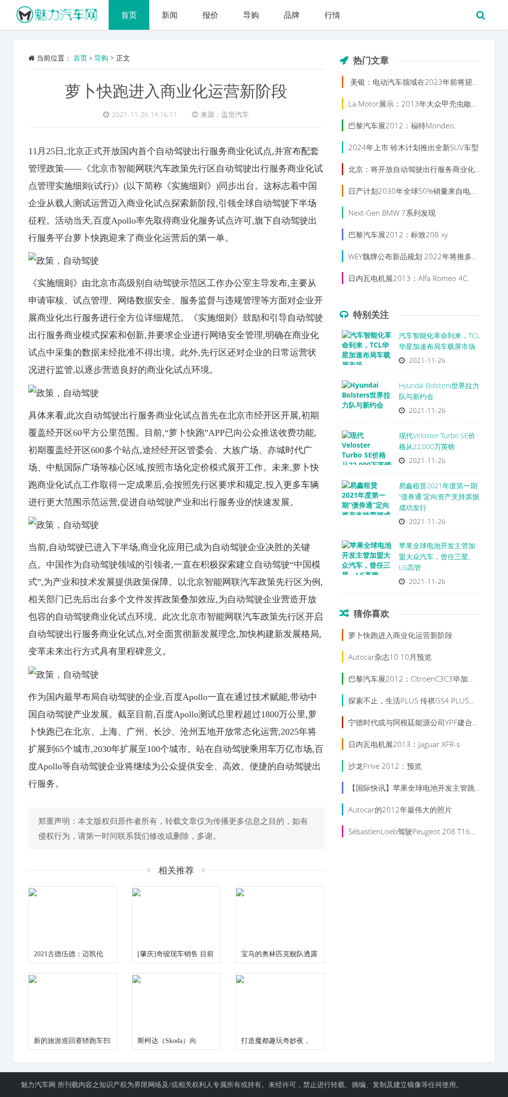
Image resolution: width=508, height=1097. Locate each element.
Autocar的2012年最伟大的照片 (400, 809)
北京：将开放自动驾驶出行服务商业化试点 (419, 169)
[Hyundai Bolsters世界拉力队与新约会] (366, 400)
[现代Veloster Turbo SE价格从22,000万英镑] (366, 450)
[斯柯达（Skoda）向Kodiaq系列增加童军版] (176, 1003)
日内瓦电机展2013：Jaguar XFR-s (404, 744)
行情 (332, 14)
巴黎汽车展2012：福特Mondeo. (402, 125)
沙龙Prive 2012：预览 (385, 766)
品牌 (292, 14)
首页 (129, 14)
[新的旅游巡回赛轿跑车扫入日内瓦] (73, 1003)
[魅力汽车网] (61, 12)
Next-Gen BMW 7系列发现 (392, 213)
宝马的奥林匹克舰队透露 (279, 954)
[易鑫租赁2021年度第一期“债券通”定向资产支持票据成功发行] (366, 500)
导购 (251, 14)
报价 (210, 14)
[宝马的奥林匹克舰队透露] (280, 916)
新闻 (170, 14)
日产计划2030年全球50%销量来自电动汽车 (420, 191)
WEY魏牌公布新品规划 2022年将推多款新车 (421, 256)
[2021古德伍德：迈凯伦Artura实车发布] (73, 916)
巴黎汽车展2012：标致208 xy (398, 234)
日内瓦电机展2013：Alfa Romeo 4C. (408, 278)
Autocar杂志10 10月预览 (390, 657)
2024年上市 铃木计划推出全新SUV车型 (413, 147)
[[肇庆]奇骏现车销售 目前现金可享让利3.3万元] (176, 916)
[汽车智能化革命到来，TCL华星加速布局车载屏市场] (366, 350)
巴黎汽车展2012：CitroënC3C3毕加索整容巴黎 (426, 679)
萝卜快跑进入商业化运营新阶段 (176, 90)
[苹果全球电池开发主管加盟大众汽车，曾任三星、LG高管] (366, 560)
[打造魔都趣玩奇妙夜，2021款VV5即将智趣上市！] (280, 1003)
